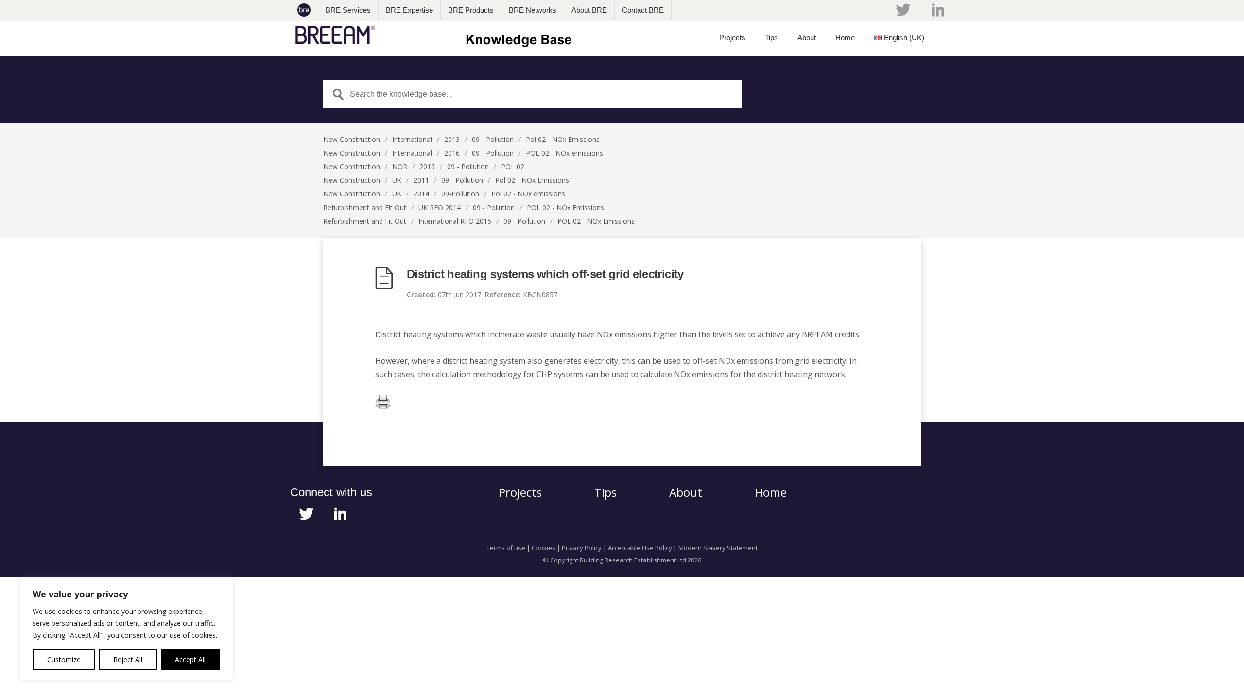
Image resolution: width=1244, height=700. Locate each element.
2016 (452, 153)
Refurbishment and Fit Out (364, 207)
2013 (452, 139)
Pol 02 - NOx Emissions (563, 139)
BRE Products (471, 10)
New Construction (351, 139)
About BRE (589, 10)
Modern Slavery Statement (718, 547)
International (412, 139)
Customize (64, 659)
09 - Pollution (493, 139)
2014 (421, 193)
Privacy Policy (582, 547)
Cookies (543, 547)
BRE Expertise (409, 10)
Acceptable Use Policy (640, 547)
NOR (399, 166)
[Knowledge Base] (436, 35)
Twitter (902, 9)
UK (396, 180)
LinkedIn (938, 9)
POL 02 (512, 166)
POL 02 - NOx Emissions (565, 207)
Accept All (190, 659)
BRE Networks (532, 10)
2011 (421, 180)
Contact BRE (643, 10)
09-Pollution (460, 193)
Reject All (127, 659)
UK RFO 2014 (439, 207)
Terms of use (505, 547)
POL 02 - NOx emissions (564, 153)
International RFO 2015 (454, 221)
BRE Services (348, 10)
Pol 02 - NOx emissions (528, 193)
